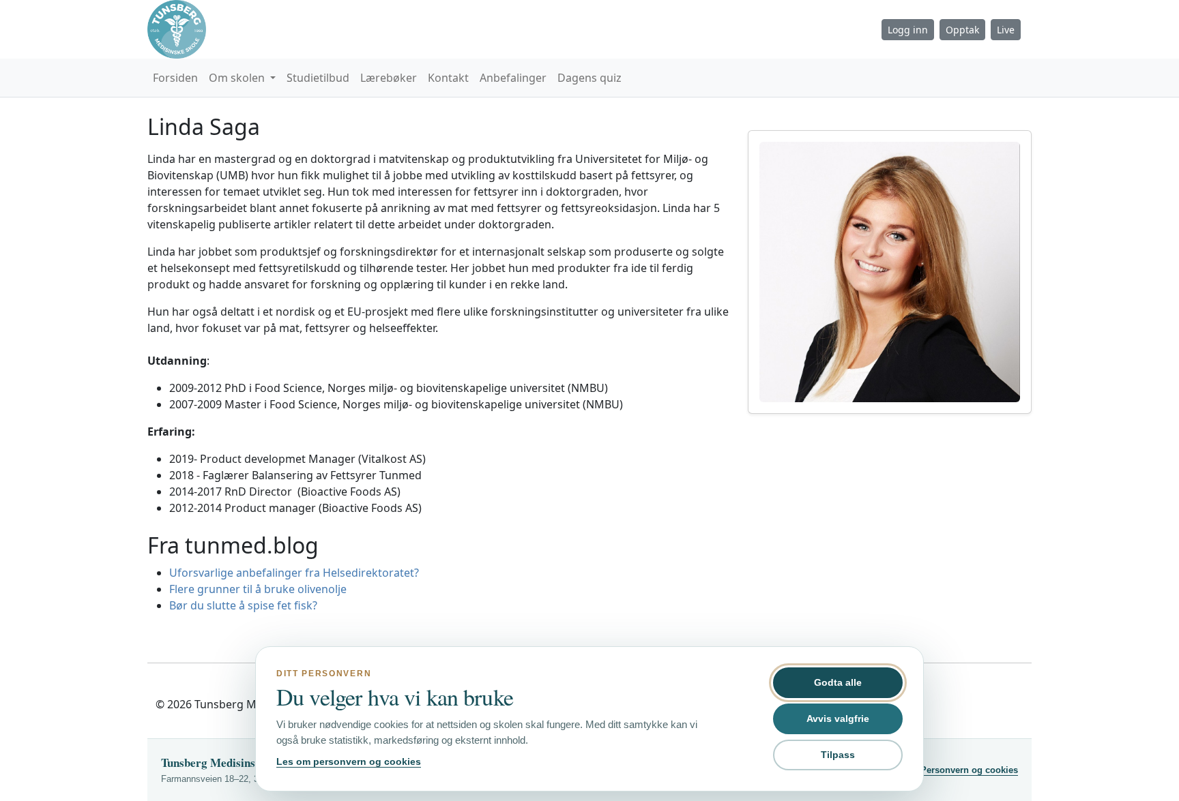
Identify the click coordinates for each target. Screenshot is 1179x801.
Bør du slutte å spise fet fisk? (243, 605)
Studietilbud (318, 77)
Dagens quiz (589, 77)
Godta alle (838, 682)
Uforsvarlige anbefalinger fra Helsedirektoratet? (294, 572)
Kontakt (448, 77)
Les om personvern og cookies (348, 761)
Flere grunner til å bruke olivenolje (258, 588)
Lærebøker (388, 77)
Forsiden (175, 77)
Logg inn (908, 29)
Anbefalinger (513, 77)
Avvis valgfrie (837, 718)
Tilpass (838, 754)
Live (1006, 29)
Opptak (962, 29)
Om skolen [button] (238, 77)
